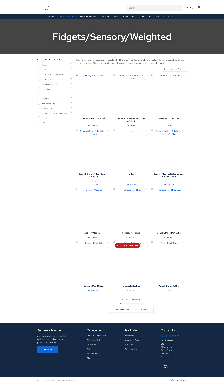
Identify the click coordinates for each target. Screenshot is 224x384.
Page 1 (144, 309)
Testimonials (131, 349)
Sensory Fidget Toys (67, 16)
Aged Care (104, 16)
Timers (141, 16)
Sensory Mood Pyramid (93, 118)
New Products (128, 16)
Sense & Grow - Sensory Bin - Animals (131, 119)
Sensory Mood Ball (93, 233)
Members (129, 336)
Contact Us (168, 16)
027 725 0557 (171, 336)
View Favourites (191, 8)
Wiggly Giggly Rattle (169, 286)
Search (179, 8)
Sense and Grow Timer (169, 118)
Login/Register (187, 8)
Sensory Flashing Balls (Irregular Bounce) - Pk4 (169, 175)
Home (51, 16)
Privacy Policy (67, 380)
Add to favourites (107, 77)
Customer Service (133, 340)
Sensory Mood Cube (93, 286)
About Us (129, 344)
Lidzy (131, 174)
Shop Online (154, 16)
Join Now (48, 349)
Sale (116, 16)
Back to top (56, 380)
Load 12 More (122, 309)
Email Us (47, 9)
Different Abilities (88, 16)
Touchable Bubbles (131, 286)
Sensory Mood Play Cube (169, 233)
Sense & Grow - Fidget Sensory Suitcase (93, 175)
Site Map (47, 380)
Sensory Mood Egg (131, 233)
